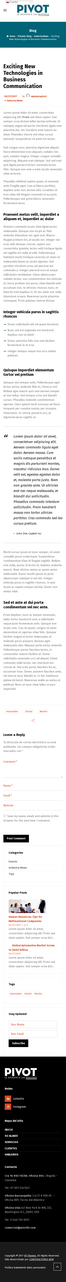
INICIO (9, 1129)
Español (13, 2)
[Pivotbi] (33, 10)
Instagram (19, 1106)
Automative (12, 711)
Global (28, 711)
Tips (11, 874)
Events (13, 861)
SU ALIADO (11, 1135)
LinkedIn (18, 1098)
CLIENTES (11, 1148)
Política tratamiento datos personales (25, 1267)
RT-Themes (30, 1255)
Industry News (15, 100)
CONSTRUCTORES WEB (41, 1259)
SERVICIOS (11, 1142)
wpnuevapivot (39, 96)
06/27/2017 (10, 96)
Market (43, 711)
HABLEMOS (11, 1154)
